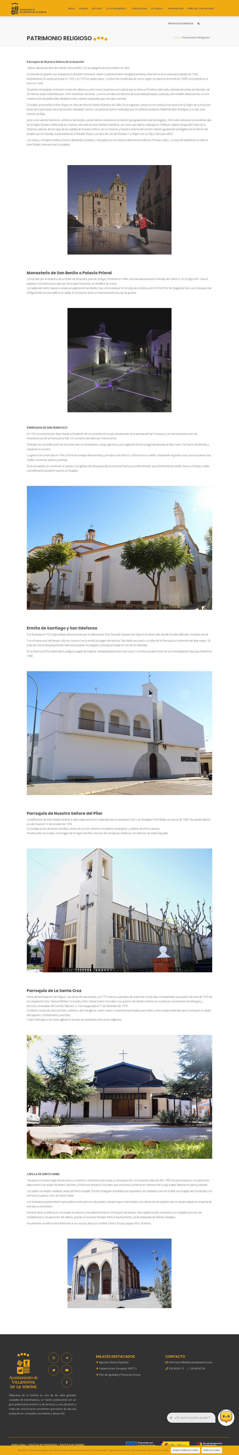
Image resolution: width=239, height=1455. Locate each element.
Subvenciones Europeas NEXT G (118, 1368)
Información (175, 8)
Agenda (83, 8)
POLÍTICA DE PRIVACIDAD (43, 1444)
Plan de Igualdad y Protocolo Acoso (119, 1374)
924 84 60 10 (176, 1368)
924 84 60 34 (197, 1368)
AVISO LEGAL (18, 1444)
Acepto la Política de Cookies (185, 1450)
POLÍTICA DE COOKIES (72, 1444)
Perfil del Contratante (200, 8)
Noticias (97, 8)
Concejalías (139, 8)
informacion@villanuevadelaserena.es (190, 1362)
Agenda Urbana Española (113, 1362)
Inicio (71, 8)
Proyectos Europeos (180, 23)
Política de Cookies (211, 1450)
